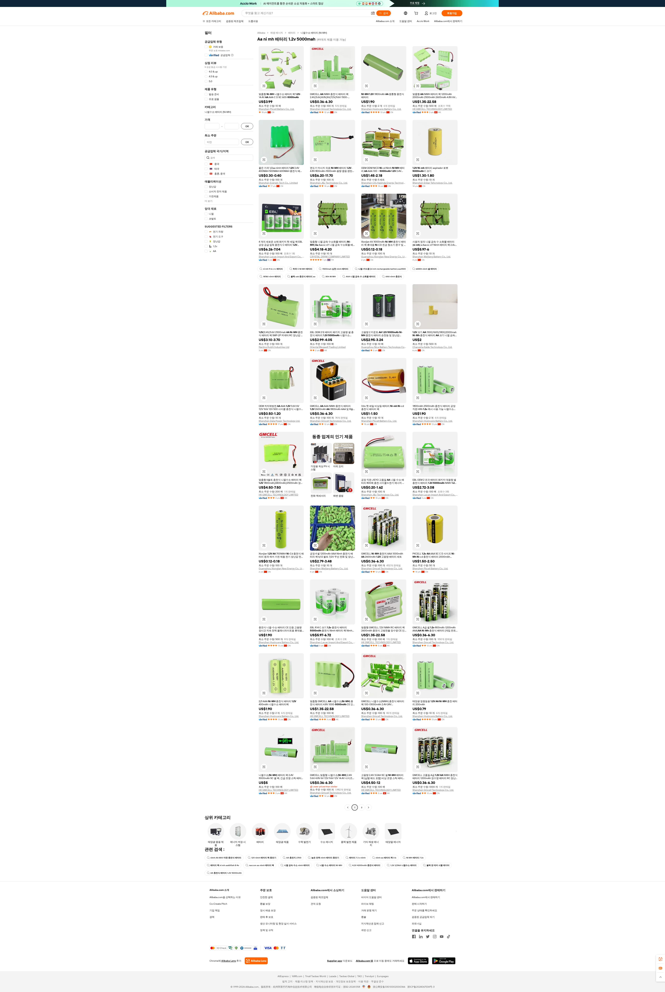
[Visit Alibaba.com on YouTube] (442, 936)
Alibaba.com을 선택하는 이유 (225, 897)
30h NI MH (330, 276)
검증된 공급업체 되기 (423, 917)
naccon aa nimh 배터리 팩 (261, 865)
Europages (383, 976)
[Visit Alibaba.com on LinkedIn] (421, 936)
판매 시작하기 (419, 903)
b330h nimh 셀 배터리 (426, 269)
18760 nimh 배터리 (272, 276)
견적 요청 (316, 903)
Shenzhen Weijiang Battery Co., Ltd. (432, 256)
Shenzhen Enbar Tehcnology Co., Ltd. (432, 182)
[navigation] (229, 420)
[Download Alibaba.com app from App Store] (418, 960)
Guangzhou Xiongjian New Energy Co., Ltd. (383, 256)
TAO (359, 976)
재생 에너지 (276, 32)
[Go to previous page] (348, 807)
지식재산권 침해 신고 (372, 923)
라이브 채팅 (367, 903)
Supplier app (334, 960)
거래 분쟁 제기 (369, 910)
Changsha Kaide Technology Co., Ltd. (432, 347)
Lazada (332, 976)
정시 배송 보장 (268, 910)
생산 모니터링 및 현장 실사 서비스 (278, 923)
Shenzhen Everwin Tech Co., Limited (278, 182)
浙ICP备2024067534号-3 (421, 986)
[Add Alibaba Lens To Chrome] (256, 960)
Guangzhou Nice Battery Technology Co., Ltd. (383, 347)
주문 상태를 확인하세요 (424, 910)
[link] (660, 959)
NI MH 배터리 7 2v (414, 857)
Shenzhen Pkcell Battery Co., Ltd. (276, 109)
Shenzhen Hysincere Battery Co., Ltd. (381, 109)
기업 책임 (215, 910)
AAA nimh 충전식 (393, 276)
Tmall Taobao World (315, 976)
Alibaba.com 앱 (364, 960)
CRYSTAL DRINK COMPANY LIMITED (330, 256)
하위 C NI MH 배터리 (302, 269)
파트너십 (417, 923)
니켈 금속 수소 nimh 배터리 (297, 865)
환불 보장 (265, 903)
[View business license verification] (363, 987)
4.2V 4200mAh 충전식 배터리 (366, 865)
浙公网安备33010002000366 (389, 986)
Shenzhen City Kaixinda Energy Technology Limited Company (383, 182)
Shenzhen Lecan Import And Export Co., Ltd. (281, 256)
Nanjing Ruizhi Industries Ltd (274, 347)
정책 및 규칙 (266, 930)
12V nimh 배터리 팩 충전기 (263, 857)
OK (247, 126)
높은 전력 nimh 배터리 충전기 (325, 857)
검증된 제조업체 (319, 897)
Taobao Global (346, 976)
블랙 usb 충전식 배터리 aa (303, 276)
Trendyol (369, 976)
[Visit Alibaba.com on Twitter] (428, 936)
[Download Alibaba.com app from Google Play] (443, 960)
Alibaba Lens (228, 960)
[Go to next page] (368, 807)
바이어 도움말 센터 (371, 897)
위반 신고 (366, 930)
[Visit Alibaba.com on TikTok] (448, 936)
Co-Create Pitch (218, 903)
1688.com (297, 976)
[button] (373, 13)
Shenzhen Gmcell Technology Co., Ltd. (330, 109)
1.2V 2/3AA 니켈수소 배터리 (403, 865)
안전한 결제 (266, 897)
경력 (212, 917)
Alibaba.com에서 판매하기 (426, 897)
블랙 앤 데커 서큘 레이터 (438, 865)
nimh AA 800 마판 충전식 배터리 (225, 857)
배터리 (291, 32)
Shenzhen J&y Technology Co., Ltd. (329, 182)
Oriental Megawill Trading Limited (327, 347)
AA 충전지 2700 (293, 857)
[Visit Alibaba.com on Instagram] (435, 936)
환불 (363, 917)
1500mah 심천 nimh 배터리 (335, 269)
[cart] (416, 13)
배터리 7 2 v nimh (357, 857)
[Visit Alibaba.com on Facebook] (414, 936)
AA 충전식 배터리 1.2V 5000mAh (226, 873)
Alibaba (261, 32)
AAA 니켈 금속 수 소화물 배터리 (360, 276)
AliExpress (283, 976)
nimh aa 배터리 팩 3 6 (386, 857)
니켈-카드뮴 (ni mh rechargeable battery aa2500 (382, 269)
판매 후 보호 (266, 917)
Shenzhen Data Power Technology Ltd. (279, 420)
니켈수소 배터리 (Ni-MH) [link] (314, 32)
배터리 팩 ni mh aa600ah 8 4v (224, 865)
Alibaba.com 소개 (219, 890)
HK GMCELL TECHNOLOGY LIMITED (432, 109)
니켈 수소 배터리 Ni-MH (331, 865)
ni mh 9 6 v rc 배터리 (273, 269)
